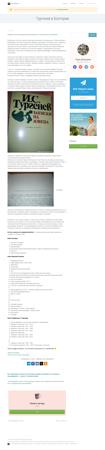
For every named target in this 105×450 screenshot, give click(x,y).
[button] (28, 363)
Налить (37, 412)
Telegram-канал (91, 3)
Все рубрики (83, 146)
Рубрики (73, 3)
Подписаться (83, 98)
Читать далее (60, 421)
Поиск (92, 35)
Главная (64, 3)
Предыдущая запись (16, 421)
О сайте (81, 3)
